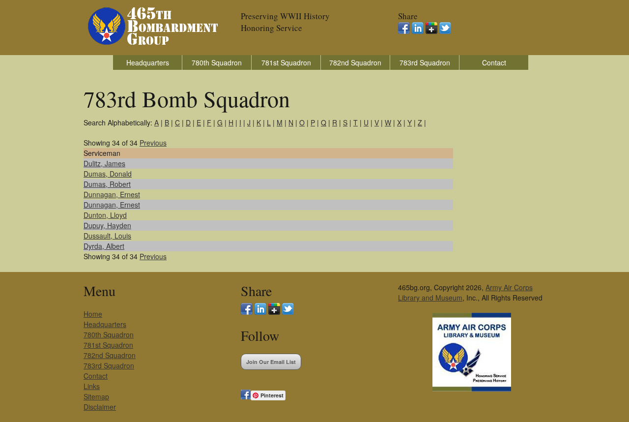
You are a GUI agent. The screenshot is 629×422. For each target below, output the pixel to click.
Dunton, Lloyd (105, 215)
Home (93, 314)
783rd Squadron (425, 62)
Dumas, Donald (108, 174)
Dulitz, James (104, 163)
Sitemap (96, 396)
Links (92, 386)
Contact (494, 62)
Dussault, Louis (107, 236)
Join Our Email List (271, 361)
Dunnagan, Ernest (112, 194)
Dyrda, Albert (104, 246)
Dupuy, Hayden (107, 225)
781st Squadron (286, 62)
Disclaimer (100, 407)
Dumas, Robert (107, 184)
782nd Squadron (355, 62)
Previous (153, 143)
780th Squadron (217, 62)
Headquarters (147, 62)
